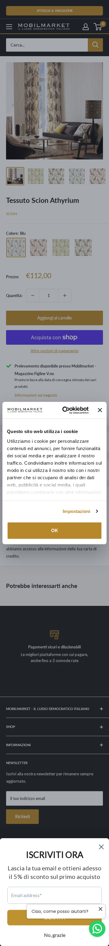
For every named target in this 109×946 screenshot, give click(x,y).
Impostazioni (76, 511)
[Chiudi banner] (100, 410)
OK (54, 530)
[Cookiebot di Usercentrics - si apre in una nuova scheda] (66, 410)
